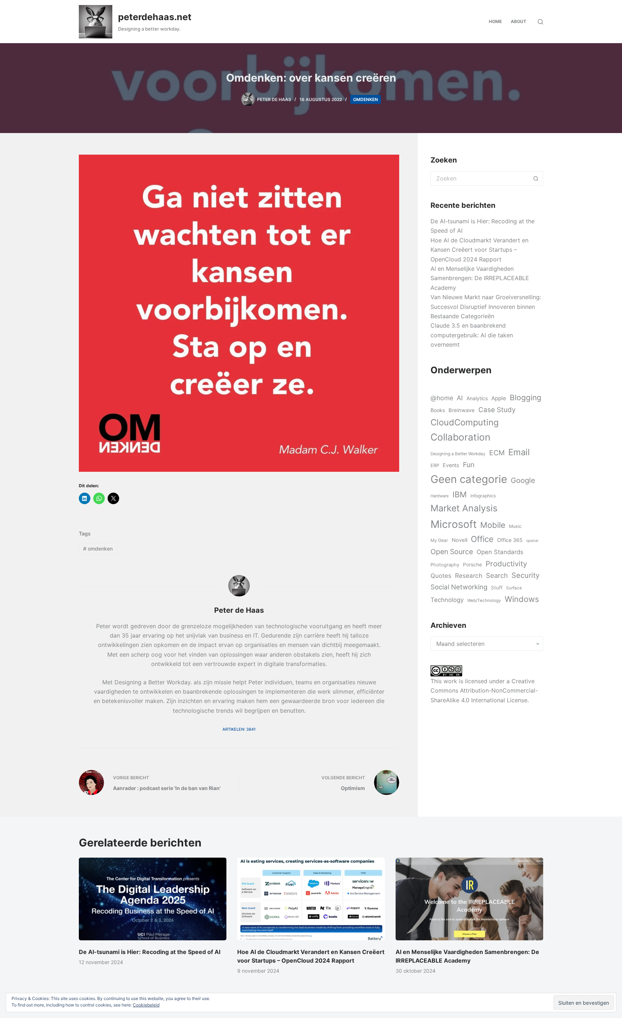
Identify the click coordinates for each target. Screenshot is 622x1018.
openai (532, 540)
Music (515, 526)
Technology (447, 599)
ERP (435, 465)
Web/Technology (484, 600)
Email (519, 452)
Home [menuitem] (495, 21)
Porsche (472, 564)
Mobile (492, 525)
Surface (514, 587)
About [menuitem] (518, 21)
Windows (522, 599)
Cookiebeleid (146, 1005)
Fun (468, 464)
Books (438, 410)
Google (523, 480)
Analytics (477, 398)
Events (451, 465)
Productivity (506, 563)
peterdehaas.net (154, 17)
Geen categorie (469, 479)
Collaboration (460, 437)
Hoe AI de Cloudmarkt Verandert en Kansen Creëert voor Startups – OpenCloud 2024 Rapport (479, 250)
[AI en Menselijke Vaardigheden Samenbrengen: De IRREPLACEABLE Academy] (469, 899)
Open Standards (500, 552)
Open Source (452, 551)
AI (460, 398)
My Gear (439, 540)
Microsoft (454, 524)
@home (442, 398)
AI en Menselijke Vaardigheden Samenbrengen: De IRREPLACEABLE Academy (480, 278)
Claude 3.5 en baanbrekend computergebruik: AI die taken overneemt (472, 335)
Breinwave (462, 410)
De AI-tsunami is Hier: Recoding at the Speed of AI (149, 951)
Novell (459, 540)
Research (468, 575)
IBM (459, 494)
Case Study (496, 410)
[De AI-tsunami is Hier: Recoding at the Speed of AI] (152, 899)
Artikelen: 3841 (239, 729)
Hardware (440, 495)
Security (525, 575)
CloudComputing (465, 422)
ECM (497, 452)
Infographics (483, 495)
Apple (498, 398)
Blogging (525, 397)
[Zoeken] (540, 21)
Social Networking (459, 587)
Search (497, 575)
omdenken (365, 99)
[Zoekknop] (536, 178)
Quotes (441, 575)
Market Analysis (464, 508)
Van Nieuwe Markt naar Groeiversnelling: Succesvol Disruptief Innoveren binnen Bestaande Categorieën (486, 306)
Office (482, 539)
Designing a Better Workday (458, 453)
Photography (445, 564)
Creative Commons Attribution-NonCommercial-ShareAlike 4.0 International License (484, 690)
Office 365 (510, 540)
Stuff (496, 587)
